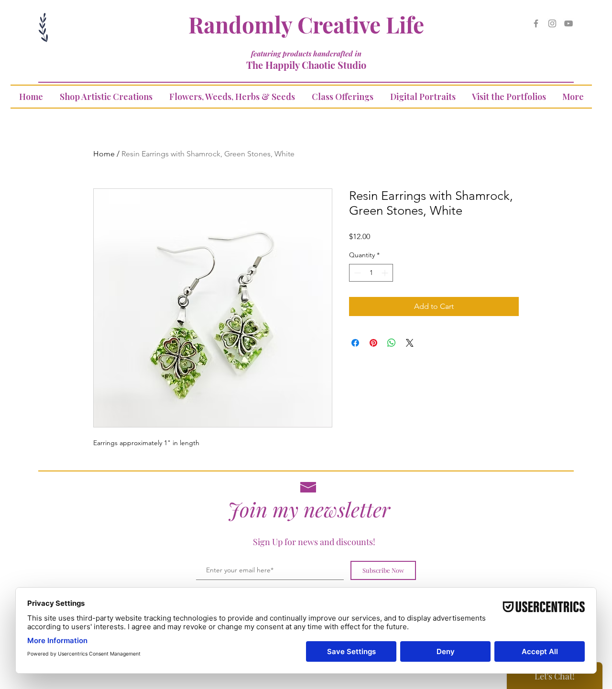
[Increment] (386, 272)
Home (104, 153)
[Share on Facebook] (355, 343)
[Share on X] (409, 343)
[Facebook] (536, 23)
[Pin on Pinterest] (373, 343)
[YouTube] (568, 23)
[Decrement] (356, 272)
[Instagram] (552, 23)
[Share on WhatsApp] (391, 343)
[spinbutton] (371, 272)
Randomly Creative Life (306, 24)
